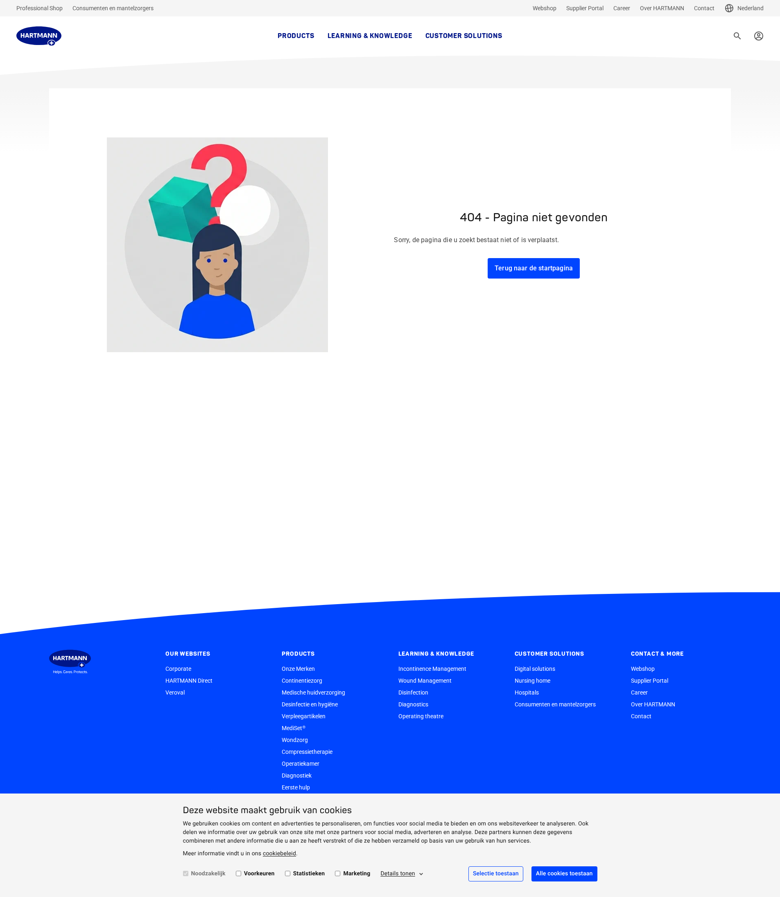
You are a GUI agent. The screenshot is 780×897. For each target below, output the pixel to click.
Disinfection (413, 692)
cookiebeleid (279, 853)
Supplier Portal (585, 8)
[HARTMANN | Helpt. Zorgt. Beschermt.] (38, 36)
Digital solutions (535, 668)
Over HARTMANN (662, 8)
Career (621, 8)
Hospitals (527, 692)
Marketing (356, 873)
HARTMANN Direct (189, 680)
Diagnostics (413, 704)
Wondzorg (295, 740)
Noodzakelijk (208, 873)
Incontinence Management (432, 668)
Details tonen (397, 873)
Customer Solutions (463, 36)
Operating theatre (420, 716)
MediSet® (293, 728)
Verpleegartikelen (304, 716)
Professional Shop (39, 8)
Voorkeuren (259, 873)
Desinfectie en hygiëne (310, 704)
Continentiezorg (302, 680)
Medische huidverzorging (313, 692)
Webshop (544, 8)
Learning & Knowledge (370, 36)
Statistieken (309, 873)
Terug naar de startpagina (534, 268)
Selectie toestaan (496, 873)
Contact (704, 8)
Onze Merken (298, 668)
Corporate (178, 668)
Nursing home (532, 680)
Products (296, 36)
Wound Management (425, 680)
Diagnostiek (297, 775)
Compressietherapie (307, 752)
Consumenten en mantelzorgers (113, 8)
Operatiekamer (300, 763)
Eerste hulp (296, 787)
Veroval (175, 692)
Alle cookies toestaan (564, 873)
